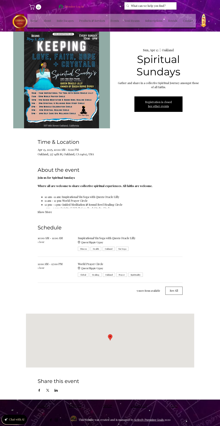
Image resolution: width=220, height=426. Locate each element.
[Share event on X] (47, 390)
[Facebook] (51, 420)
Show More (45, 212)
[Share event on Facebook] (39, 390)
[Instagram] (56, 420)
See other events (158, 106)
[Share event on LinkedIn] (56, 390)
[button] (35, 7)
